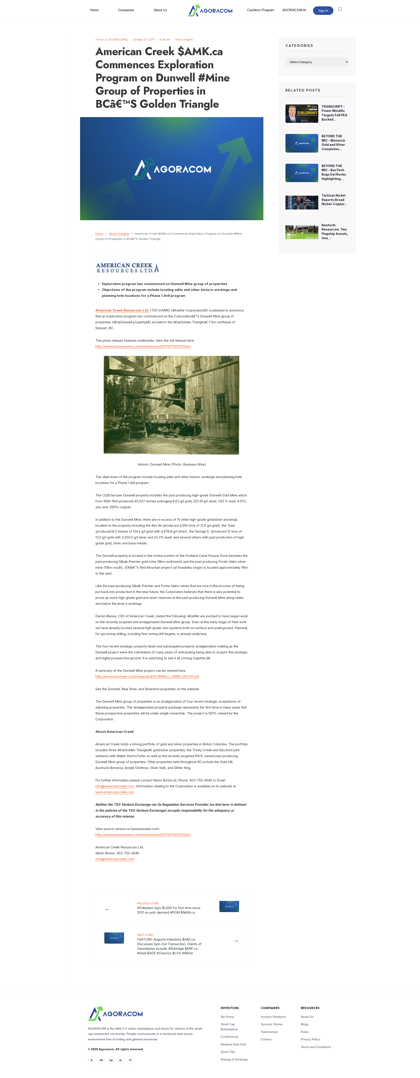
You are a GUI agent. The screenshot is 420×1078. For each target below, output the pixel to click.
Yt (130, 1060)
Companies (126, 10)
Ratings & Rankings (234, 1059)
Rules (305, 1032)
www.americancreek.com (114, 792)
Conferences (229, 1036)
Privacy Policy (310, 1039)
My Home (227, 1016)
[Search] (340, 9)
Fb (101, 1060)
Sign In (323, 10)
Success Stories (272, 1024)
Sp (111, 1060)
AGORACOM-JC (118, 39)
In (120, 1060)
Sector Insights (184, 39)
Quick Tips (228, 1051)
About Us (160, 10)
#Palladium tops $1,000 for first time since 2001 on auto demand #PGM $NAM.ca (168, 907)
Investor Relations (273, 1016)
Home (94, 10)
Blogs (304, 1024)
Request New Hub (233, 1044)
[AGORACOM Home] (115, 1013)
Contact (266, 1039)
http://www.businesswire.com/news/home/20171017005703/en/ (143, 346)
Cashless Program (260, 10)
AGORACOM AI (294, 10)
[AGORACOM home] (210, 10)
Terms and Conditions (316, 1047)
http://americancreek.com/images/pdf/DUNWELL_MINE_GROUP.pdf (147, 676)
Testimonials (269, 1032)
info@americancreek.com (114, 786)
